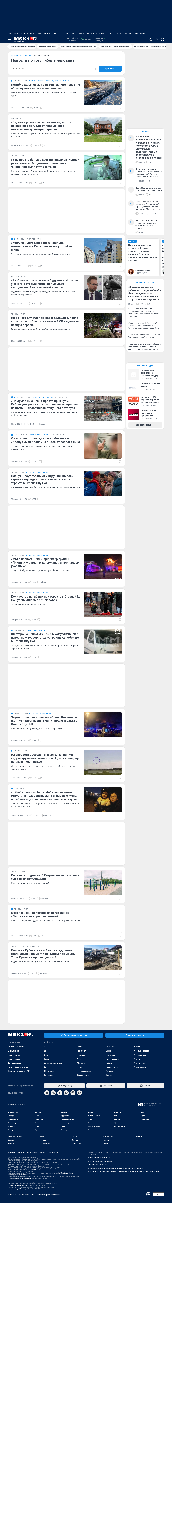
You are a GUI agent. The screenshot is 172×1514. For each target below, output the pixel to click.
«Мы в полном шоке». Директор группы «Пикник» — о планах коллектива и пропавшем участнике (45, 562)
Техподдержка (14, 1063)
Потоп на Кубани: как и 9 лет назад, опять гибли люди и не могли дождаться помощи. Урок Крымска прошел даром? (43, 954)
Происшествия (112, 1059)
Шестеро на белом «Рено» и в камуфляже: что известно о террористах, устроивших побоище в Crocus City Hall (45, 637)
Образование (83, 1075)
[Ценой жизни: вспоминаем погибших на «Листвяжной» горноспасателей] (103, 920)
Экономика (139, 1063)
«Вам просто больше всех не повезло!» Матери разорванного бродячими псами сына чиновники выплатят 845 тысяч (45, 163)
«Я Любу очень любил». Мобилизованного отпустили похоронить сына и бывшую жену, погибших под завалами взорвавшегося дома (44, 795)
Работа (109, 1063)
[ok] (59, 1092)
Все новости (25, 55)
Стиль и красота (141, 1051)
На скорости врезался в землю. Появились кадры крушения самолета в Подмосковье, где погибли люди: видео (45, 758)
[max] (66, 1092)
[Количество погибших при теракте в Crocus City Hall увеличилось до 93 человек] (103, 604)
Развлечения (112, 1067)
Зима (79, 1047)
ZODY (136, 34)
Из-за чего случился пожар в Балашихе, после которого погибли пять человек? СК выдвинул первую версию (45, 321)
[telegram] (46, 1092)
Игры (142, 34)
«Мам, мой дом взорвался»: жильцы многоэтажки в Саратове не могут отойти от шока (43, 246)
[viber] (72, 1092)
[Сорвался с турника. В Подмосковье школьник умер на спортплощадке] (103, 882)
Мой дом (81, 1063)
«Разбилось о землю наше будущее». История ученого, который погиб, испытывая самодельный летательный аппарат (44, 284)
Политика (110, 1055)
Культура (81, 1055)
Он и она (110, 1047)
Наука (79, 1067)
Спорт (137, 1047)
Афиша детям (43, 34)
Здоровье (48, 1075)
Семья (109, 1075)
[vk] (53, 1092)
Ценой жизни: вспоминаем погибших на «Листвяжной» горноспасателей (40, 914)
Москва (14, 55)
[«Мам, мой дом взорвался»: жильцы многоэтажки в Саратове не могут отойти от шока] (103, 250)
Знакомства (83, 34)
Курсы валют (116, 34)
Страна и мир (140, 1055)
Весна (46, 1055)
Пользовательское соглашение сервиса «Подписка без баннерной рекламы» (115, 1168)
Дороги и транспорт (53, 1063)
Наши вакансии (15, 1059)
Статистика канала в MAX (19, 1071)
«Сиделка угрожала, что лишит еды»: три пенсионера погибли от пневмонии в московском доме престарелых (41, 125)
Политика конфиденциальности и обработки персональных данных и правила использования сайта (124, 1172)
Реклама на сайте (16, 1047)
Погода (55, 34)
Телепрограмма (68, 34)
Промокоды (29, 34)
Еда (45, 1067)
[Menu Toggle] (9, 39)
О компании (13, 1051)
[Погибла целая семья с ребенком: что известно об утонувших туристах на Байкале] (103, 92)
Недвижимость (15, 34)
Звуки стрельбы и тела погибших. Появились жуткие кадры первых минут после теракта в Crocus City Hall (44, 720)
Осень (108, 1051)
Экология (138, 1059)
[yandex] (79, 1092)
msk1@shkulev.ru (36, 1169)
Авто (46, 1047)
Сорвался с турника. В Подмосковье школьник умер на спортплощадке (45, 877)
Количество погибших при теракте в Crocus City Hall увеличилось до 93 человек (45, 598)
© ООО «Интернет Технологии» (48, 1195)
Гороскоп (103, 34)
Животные (49, 1071)
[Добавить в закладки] (120, 107)
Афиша (94, 34)
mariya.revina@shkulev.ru (25, 1178)
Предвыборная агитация (19, 1067)
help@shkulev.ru (24, 1175)
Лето (79, 1059)
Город (46, 1059)
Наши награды (14, 1055)
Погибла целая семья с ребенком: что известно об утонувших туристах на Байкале (45, 86)
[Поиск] (150, 39)
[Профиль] (163, 39)
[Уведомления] (156, 39)
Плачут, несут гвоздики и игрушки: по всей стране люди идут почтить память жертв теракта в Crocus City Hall (42, 479)
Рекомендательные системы (98, 1165)
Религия (109, 1071)
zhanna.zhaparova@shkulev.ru (18, 1185)
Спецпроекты (140, 1067)
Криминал (81, 1051)
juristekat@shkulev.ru (65, 1173)
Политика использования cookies (100, 1161)
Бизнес (47, 1051)
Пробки (128, 34)
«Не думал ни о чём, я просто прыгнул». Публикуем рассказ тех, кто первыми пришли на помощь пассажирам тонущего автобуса (44, 404)
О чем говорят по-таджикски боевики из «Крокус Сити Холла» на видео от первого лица (45, 440)
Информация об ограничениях (99, 1158)
